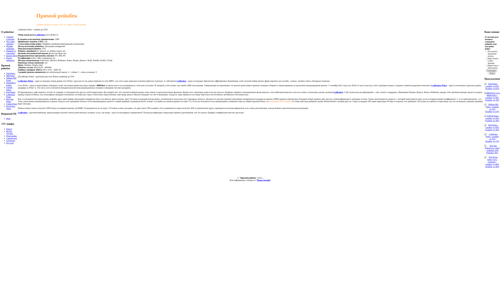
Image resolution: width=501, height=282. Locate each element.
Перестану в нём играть (493, 66)
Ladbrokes (40, 35)
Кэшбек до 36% (492, 100)
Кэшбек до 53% (492, 111)
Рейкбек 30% (492, 153)
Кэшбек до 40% (492, 130)
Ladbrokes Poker (25, 81)
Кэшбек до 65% (492, 88)
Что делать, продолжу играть (493, 53)
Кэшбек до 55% (492, 141)
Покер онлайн (263, 180)
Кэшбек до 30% (492, 121)
